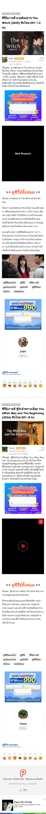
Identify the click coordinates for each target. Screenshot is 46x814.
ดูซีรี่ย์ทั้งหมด (23, 191)
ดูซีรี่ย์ (22, 282)
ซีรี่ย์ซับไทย (15, 14)
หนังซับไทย (19, 291)
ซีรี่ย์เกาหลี (6, 14)
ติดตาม (23, 355)
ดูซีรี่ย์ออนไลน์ (9, 282)
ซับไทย (6, 291)
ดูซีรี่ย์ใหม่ (36, 287)
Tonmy (12, 448)
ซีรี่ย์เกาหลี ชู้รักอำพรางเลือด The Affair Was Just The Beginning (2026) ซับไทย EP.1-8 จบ (23, 413)
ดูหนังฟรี (24, 287)
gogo (11, 58)
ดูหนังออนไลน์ (9, 287)
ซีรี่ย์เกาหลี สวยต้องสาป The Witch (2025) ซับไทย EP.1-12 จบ (21, 22)
